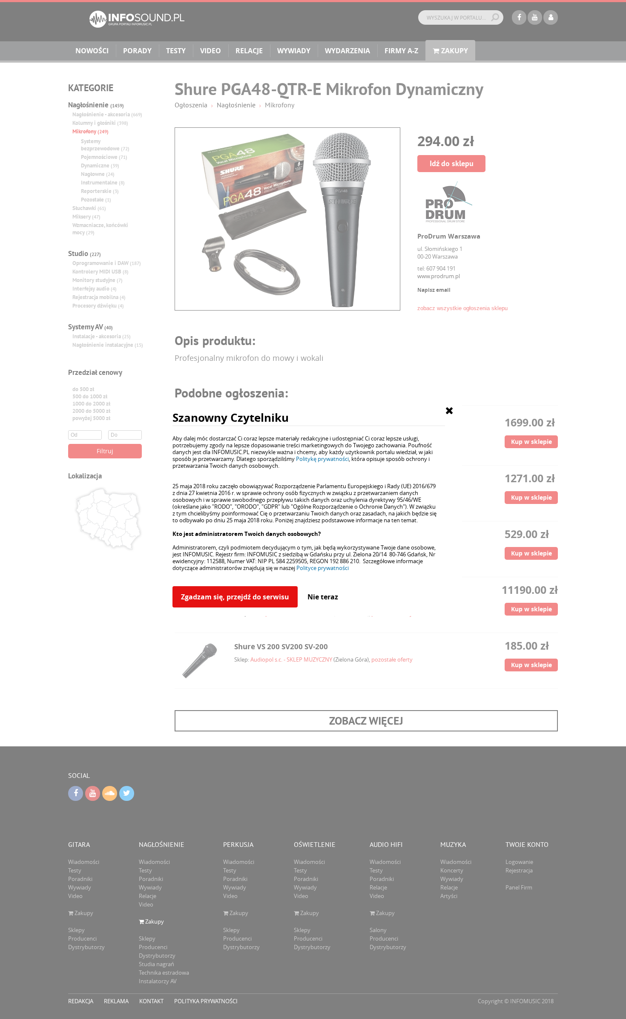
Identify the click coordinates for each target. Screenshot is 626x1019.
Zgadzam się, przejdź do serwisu (235, 597)
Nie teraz (322, 597)
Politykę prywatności (322, 459)
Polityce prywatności (322, 568)
